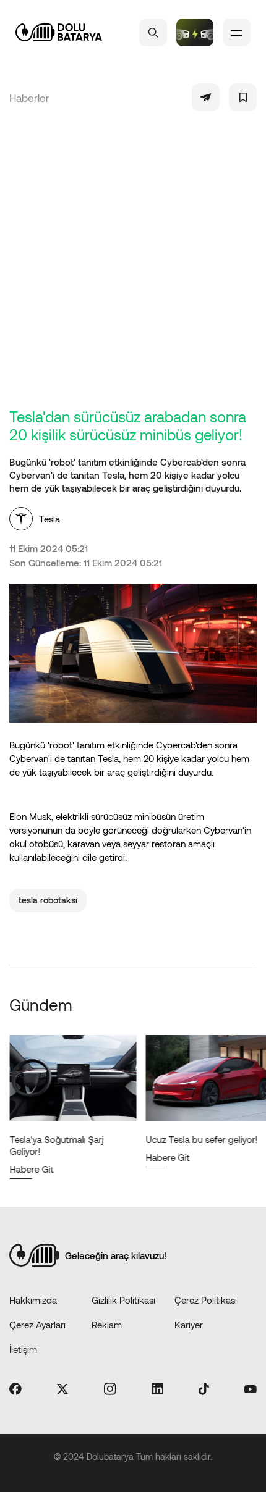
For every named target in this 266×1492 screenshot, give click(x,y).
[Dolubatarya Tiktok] (204, 1390)
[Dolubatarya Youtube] (250, 1389)
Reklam (107, 1324)
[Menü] (237, 32)
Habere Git (31, 1169)
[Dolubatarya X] (62, 1390)
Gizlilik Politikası (123, 1300)
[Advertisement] (133, 268)
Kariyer (188, 1324)
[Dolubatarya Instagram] (110, 1390)
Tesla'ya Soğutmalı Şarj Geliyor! (56, 1145)
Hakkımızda (33, 1300)
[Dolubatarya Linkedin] (157, 1389)
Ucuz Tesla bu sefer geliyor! (201, 1139)
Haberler (29, 97)
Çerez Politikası (205, 1300)
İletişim (23, 1349)
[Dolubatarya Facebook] (15, 1390)
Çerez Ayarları (37, 1324)
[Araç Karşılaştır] (194, 32)
